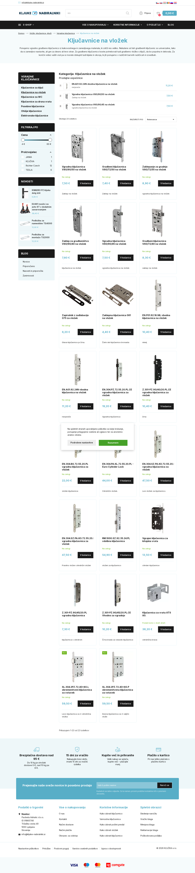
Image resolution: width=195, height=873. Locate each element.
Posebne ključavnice (32, 106)
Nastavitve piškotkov (28, 848)
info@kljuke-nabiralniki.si (33, 2)
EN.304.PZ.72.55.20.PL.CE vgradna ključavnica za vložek (117, 392)
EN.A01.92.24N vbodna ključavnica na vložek (94, 84)
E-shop (27, 24)
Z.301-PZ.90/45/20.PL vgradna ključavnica (74, 614)
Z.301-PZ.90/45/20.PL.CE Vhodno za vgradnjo (116, 614)
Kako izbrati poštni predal (112, 824)
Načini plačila (65, 830)
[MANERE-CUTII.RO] (168, 2)
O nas (62, 813)
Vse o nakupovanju (94, 24)
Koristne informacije (126, 24)
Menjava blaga (147, 824)
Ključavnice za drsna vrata (36, 101)
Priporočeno (29, 266)
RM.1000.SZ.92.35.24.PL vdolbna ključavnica (116, 540)
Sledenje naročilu (148, 813)
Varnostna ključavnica (110, 819)
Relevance (161, 119)
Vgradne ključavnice (30, 78)
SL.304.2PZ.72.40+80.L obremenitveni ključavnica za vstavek (77, 690)
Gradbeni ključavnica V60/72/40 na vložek (154, 242)
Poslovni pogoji (61, 848)
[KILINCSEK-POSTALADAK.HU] (164, 2)
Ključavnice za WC (31, 96)
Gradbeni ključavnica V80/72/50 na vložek (114, 168)
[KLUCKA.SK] (161, 2)
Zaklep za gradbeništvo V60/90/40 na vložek (75, 242)
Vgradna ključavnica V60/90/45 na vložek (93, 104)
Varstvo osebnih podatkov (85, 848)
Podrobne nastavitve (82, 442)
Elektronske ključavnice (34, 115)
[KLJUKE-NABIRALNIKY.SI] (171, 2)
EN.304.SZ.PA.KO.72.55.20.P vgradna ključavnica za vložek (78, 541)
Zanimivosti (28, 275)
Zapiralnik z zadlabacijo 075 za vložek (75, 316)
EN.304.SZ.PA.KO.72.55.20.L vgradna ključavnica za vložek (158, 466)
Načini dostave (66, 824)
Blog (171, 24)
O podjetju (154, 24)
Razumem (113, 442)
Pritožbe (46, 848)
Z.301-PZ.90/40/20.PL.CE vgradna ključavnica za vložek (156, 392)
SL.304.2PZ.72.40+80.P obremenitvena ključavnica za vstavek (117, 690)
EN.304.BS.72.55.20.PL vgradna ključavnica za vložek (75, 466)
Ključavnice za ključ (32, 87)
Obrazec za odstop (68, 835)
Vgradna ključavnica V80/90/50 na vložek (93, 94)
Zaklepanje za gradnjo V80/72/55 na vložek (154, 168)
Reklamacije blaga (149, 830)
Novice (26, 261)
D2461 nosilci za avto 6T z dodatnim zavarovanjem (41, 207)
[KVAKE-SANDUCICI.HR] (175, 2)
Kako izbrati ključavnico (111, 813)
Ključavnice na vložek (33, 92)
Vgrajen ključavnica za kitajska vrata (155, 540)
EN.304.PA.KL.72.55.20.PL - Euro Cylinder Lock (117, 465)
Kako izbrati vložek (109, 830)
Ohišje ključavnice (31, 111)
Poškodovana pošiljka (151, 835)
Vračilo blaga (146, 819)
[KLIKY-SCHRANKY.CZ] (157, 2)
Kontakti (63, 819)
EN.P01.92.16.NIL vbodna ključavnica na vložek (156, 316)
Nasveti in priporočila (33, 271)
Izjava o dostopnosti (111, 848)
